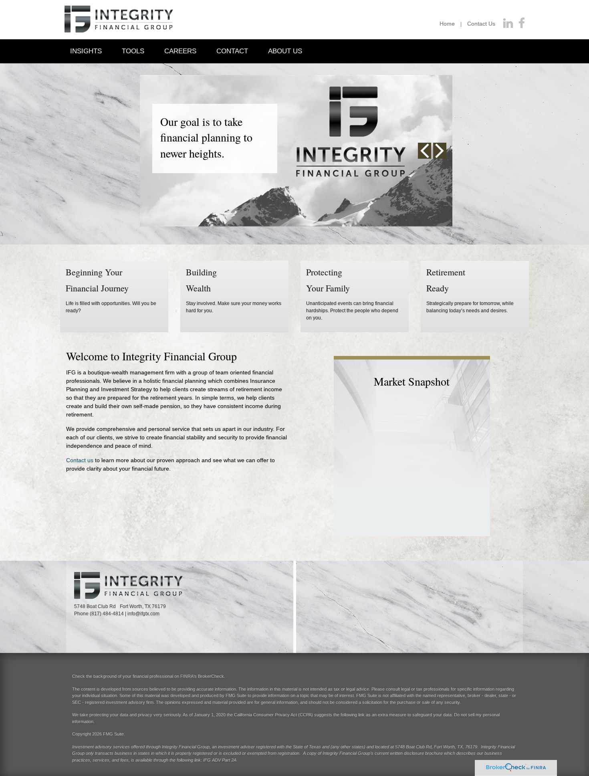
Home (447, 23)
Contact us (79, 460)
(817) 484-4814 (107, 613)
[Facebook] (521, 24)
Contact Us (481, 23)
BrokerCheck (211, 676)
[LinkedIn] (508, 24)
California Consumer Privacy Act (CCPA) (273, 714)
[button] (86, 50)
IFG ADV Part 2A (219, 760)
